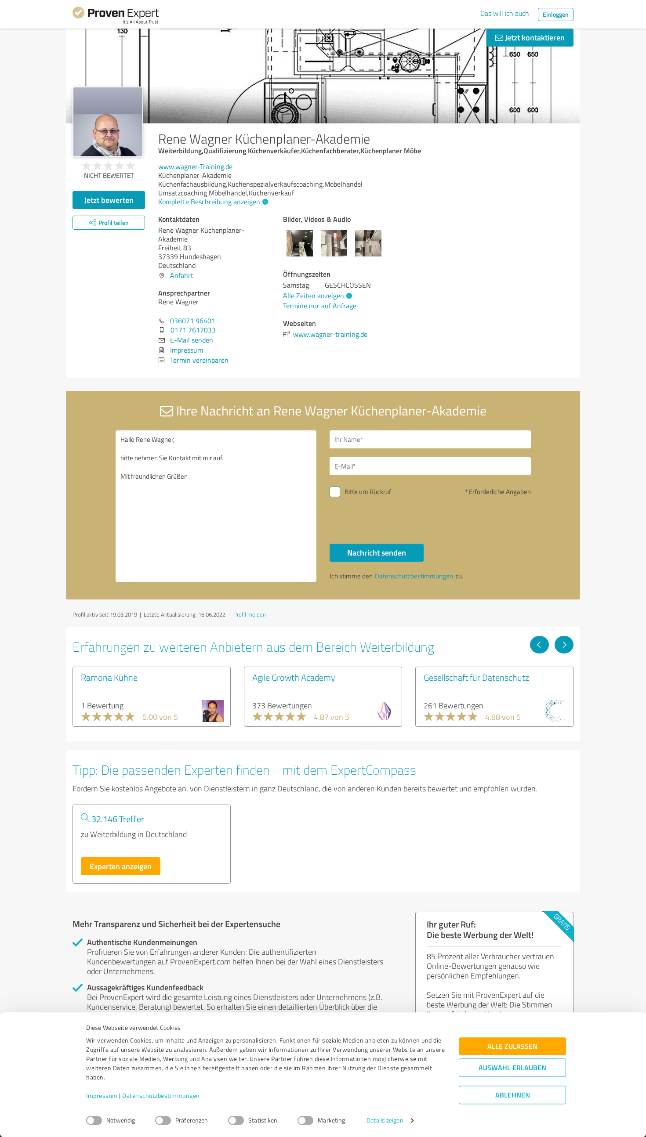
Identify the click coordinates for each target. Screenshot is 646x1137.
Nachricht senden (376, 552)
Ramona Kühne (109, 677)
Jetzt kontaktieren (534, 37)
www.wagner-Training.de (195, 166)
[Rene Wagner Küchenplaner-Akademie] (107, 121)
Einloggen (556, 14)
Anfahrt (181, 275)
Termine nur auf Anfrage (319, 305)
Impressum (102, 1096)
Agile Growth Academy (293, 677)
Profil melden (249, 614)
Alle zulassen (512, 1046)
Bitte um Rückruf (368, 491)
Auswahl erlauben (512, 1068)
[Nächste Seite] (564, 644)
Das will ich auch (504, 13)
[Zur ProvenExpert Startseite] (116, 17)
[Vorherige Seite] (539, 644)
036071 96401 (192, 320)
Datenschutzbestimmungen (161, 1096)
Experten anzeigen (121, 866)
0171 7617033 (193, 330)
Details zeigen (385, 1120)
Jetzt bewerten (109, 200)
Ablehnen (512, 1095)
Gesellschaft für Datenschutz (476, 677)
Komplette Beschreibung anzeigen (209, 201)
